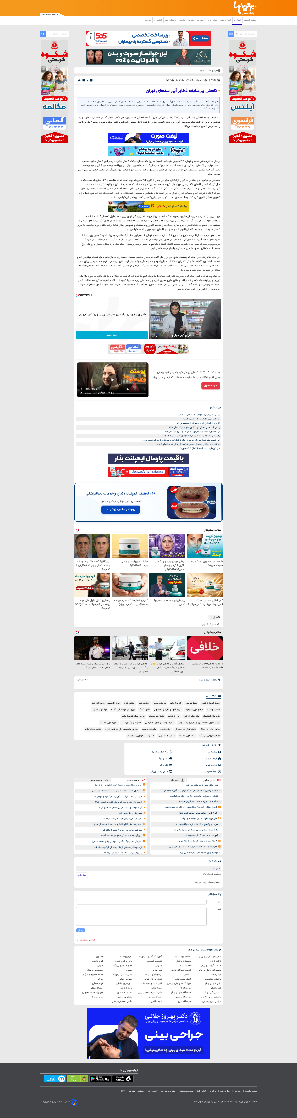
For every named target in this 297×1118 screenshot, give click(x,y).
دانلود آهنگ (144, 709)
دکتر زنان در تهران (213, 983)
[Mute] (157, 337)
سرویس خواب (125, 979)
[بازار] (77, 1079)
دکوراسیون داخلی (124, 983)
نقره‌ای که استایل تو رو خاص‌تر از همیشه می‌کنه (198, 423)
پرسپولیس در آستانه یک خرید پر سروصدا (123, 853)
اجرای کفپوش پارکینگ (209, 736)
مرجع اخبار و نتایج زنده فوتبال (168, 709)
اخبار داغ (175, 780)
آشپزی (191, 20)
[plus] (91, 80)
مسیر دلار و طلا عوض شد (130, 813)
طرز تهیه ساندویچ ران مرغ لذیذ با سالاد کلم (122, 830)
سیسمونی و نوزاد (95, 970)
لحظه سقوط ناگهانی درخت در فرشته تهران (197, 841)
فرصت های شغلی (186, 1091)
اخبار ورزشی (225, 20)
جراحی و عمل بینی (166, 736)
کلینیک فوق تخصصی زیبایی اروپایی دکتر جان (199, 723)
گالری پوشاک (126, 957)
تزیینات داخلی (126, 988)
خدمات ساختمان (124, 992)
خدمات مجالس (155, 997)
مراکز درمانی (215, 974)
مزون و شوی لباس (123, 961)
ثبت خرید (111, 335)
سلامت (182, 20)
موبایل (100, 979)
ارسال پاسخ (82, 875)
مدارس (158, 966)
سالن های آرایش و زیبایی (209, 957)
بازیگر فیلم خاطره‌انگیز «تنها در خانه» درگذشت (120, 836)
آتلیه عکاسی (156, 1001)
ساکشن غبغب (159, 703)
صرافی (100, 966)
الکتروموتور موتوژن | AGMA (141, 736)
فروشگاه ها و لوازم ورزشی (179, 983)
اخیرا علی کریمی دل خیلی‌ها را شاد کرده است (121, 819)
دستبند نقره (144, 703)
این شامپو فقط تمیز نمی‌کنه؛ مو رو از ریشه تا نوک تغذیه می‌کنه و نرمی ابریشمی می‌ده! (181, 440)
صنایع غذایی (156, 988)
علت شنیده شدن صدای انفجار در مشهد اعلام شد (196, 830)
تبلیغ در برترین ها (168, 1091)
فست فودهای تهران (153, 979)
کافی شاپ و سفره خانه (151, 983)
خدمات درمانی (184, 966)
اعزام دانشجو (97, 961)
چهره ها (201, 20)
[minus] (83, 80)
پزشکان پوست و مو (182, 957)
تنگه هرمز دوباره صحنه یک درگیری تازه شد (198, 801)
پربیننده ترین (133, 780)
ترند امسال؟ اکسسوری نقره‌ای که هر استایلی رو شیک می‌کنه (192, 431)
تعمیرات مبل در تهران (122, 974)
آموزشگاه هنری (184, 1001)
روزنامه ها (212, 752)
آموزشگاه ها (185, 988)
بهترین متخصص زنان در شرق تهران (121, 729)
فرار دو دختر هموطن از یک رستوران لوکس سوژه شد (118, 847)
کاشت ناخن (215, 961)
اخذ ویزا (99, 957)
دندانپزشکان (215, 988)
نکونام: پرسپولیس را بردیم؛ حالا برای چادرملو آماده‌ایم (194, 796)
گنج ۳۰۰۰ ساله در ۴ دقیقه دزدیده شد (201, 835)
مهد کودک (157, 970)
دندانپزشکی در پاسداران (185, 729)
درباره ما (213, 1091)
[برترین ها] (244, 8)
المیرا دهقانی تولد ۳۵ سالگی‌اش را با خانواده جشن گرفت (191, 807)
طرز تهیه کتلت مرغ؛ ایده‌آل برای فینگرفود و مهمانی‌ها (118, 797)
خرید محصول (210, 386)
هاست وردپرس (149, 729)
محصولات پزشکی (183, 961)
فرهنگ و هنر (171, 20)
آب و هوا (163, 758)
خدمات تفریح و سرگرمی (92, 974)
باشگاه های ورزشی (182, 979)
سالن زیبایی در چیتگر (210, 729)
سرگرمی (147, 20)
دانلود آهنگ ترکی (93, 729)
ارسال (81, 930)
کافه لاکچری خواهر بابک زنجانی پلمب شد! (198, 813)
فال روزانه (164, 765)
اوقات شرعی (211, 771)
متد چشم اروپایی (191, 716)
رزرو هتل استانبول (211, 716)
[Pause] (153, 337)
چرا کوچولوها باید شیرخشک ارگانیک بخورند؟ (199, 448)
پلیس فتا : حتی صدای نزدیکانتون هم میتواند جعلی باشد (194, 427)
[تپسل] (77, 295)
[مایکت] (54, 1079)
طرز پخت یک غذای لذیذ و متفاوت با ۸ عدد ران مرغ (117, 824)
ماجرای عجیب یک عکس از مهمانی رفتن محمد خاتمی (116, 841)
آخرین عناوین (209, 780)
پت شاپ (187, 974)
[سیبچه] (123, 1079)
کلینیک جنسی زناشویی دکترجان (159, 723)
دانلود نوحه (165, 729)
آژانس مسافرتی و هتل (122, 1001)
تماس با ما (201, 1091)
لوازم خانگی (97, 983)
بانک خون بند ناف (187, 736)
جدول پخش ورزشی (159, 771)
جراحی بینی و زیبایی (211, 1001)
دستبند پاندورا (213, 709)
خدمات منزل (97, 988)
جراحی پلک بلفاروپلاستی (133, 716)
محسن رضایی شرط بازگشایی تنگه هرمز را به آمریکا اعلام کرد (190, 790)
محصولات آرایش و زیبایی (209, 970)
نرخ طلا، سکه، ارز (160, 752)
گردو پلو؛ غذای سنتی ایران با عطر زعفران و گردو (120, 808)
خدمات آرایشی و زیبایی (210, 966)
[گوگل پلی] (100, 1079)
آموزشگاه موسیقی (183, 997)
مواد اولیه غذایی (99, 709)
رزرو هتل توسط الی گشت (123, 709)
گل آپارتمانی (173, 716)
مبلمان (129, 970)
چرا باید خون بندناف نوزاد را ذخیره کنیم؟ (201, 419)
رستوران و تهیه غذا (153, 974)
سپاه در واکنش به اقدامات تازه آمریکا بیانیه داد (197, 824)
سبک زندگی (212, 20)
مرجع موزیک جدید (194, 709)
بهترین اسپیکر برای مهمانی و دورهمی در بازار (199, 415)
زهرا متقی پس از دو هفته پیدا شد (202, 785)
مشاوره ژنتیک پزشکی (131, 723)
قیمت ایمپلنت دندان (210, 703)
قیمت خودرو (211, 758)
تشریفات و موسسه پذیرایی (150, 992)
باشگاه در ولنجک (156, 716)
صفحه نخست (250, 20)
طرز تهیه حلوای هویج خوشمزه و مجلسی (198, 818)
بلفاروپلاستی (176, 703)
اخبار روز (237, 20)
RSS (123, 1091)
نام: (219, 902)
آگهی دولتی (152, 1091)
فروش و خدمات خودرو (92, 992)
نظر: (219, 909)
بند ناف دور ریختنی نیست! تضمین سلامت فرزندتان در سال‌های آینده (188, 444)
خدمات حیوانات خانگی (181, 970)
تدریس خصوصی (154, 961)
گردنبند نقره (129, 703)
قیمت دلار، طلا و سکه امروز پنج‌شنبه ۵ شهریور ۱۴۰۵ (118, 802)
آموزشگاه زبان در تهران (180, 992)
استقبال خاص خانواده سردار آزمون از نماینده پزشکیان (116, 791)
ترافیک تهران (211, 765)
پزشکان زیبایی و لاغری (211, 997)
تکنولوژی (158, 20)
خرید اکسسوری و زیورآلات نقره (106, 703)
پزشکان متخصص (213, 979)
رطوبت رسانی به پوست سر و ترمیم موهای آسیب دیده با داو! (192, 436)
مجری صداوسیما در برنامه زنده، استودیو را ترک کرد (118, 785)
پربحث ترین (96, 780)
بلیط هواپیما (191, 703)
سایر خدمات (97, 997)
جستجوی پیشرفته (136, 1091)
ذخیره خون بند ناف (108, 723)
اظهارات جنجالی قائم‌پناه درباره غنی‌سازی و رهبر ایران (193, 847)
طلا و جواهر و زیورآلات (122, 966)
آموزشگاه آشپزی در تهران (150, 957)
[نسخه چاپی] (79, 80)
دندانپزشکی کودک (212, 992)
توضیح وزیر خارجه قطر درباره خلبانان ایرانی (198, 852)
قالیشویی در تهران (124, 997)
